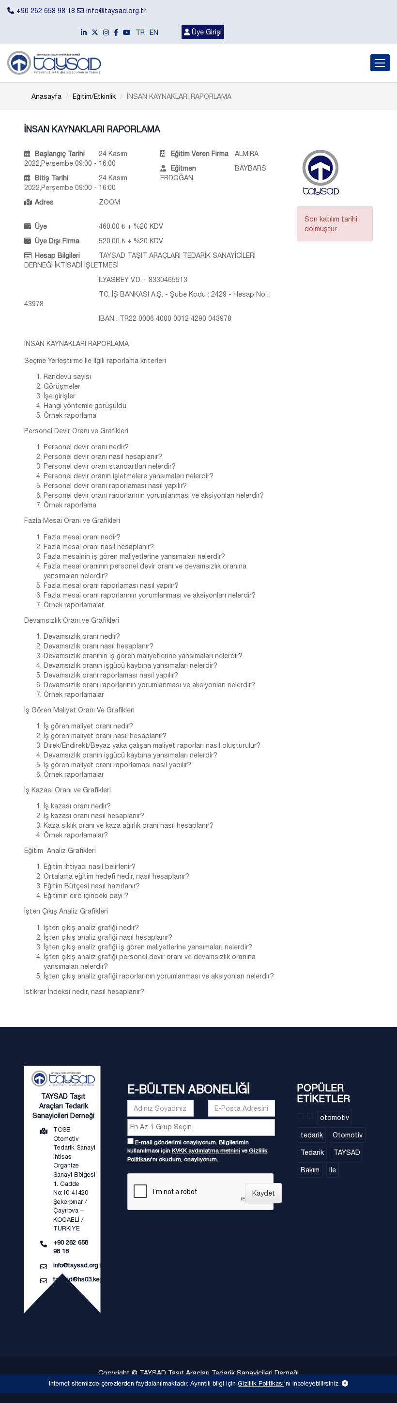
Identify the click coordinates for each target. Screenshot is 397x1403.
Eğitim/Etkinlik (94, 96)
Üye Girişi (206, 32)
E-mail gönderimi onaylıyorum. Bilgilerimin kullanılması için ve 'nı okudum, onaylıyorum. (197, 1150)
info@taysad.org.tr (116, 11)
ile (332, 1170)
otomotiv (334, 1117)
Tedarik (312, 1152)
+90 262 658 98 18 (45, 11)
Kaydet (263, 1193)
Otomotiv (348, 1135)
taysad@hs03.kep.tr (80, 1279)
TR (140, 32)
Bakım (310, 1170)
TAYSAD (347, 1152)
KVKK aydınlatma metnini (206, 1150)
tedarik (312, 1135)
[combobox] (201, 1127)
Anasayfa (46, 96)
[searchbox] (202, 1127)
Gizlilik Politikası (261, 1383)
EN (154, 32)
